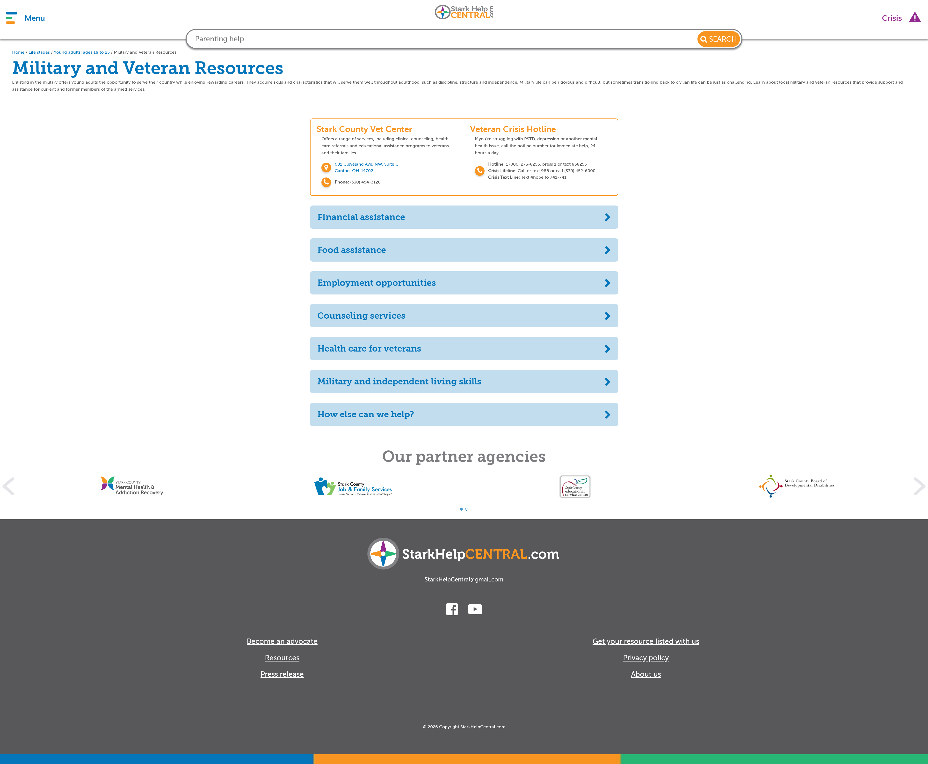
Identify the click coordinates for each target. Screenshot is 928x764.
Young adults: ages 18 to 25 (82, 52)
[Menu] (11, 18)
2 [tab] (466, 509)
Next (920, 486)
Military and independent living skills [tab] (399, 381)
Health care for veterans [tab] (369, 349)
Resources (282, 658)
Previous (8, 486)
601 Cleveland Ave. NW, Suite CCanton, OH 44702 (367, 167)
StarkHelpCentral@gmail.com (464, 579)
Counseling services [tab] (361, 316)
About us (646, 674)
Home (18, 52)
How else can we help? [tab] (365, 414)
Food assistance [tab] (351, 250)
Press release (282, 674)
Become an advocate (282, 641)
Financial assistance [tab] (361, 217)
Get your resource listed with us (646, 641)
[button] (718, 39)
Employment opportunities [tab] (376, 283)
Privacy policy (646, 658)
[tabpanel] (132, 486)
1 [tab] (461, 509)
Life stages (39, 52)
